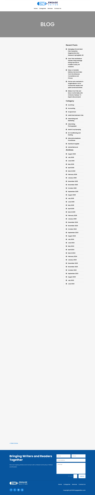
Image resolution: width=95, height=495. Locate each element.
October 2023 (72, 270)
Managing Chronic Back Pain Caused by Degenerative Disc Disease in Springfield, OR (33, 78)
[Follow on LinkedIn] (22, 489)
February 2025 (72, 215)
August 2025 (72, 195)
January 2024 (72, 260)
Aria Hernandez (17, 81)
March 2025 (71, 212)
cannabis (33, 194)
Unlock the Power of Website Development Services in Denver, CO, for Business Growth (33, 362)
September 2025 (73, 191)
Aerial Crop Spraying (74, 129)
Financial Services (35, 424)
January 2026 (72, 178)
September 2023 (73, 273)
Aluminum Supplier (73, 144)
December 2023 (73, 263)
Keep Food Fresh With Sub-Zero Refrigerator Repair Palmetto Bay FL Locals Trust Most (32, 333)
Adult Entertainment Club (75, 115)
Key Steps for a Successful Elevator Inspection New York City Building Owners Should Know (34, 304)
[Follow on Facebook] (11, 489)
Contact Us (57, 8)
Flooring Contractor (35, 395)
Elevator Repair (34, 307)
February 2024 (72, 256)
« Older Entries (14, 443)
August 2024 (72, 236)
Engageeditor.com (80, 490)
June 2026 (71, 161)
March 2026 (71, 171)
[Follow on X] (14, 489)
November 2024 (73, 226)
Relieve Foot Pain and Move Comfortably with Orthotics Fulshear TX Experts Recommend (34, 276)
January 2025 (72, 219)
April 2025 (71, 208)
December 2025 (73, 181)
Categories (42, 8)
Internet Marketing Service (37, 365)
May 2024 (71, 246)
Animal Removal (73, 147)
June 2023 (71, 284)
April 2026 (71, 167)
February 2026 (72, 174)
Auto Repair (33, 250)
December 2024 (73, 222)
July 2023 (71, 280)
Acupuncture (72, 112)
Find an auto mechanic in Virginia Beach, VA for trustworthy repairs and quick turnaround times (31, 247)
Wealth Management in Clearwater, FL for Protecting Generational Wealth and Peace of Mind (32, 421)
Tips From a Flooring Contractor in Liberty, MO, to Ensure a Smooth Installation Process (34, 391)
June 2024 (71, 243)
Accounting (71, 108)
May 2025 (71, 205)
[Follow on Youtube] (18, 489)
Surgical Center (34, 81)
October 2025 (72, 188)
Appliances (33, 336)
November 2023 (73, 267)
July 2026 (71, 157)
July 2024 (71, 239)
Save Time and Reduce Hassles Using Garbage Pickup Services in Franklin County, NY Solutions (33, 134)
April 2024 (71, 249)
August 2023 (72, 277)
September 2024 (73, 232)
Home (35, 8)
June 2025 (71, 202)
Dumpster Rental (35, 137)
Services (50, 8)
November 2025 (73, 185)
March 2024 (71, 253)
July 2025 (71, 198)
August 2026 (72, 154)
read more (14, 92)
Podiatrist (33, 280)
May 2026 (71, 164)
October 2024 (72, 229)
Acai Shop (71, 105)
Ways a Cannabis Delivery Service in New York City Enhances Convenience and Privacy (32, 191)
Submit (82, 476)
